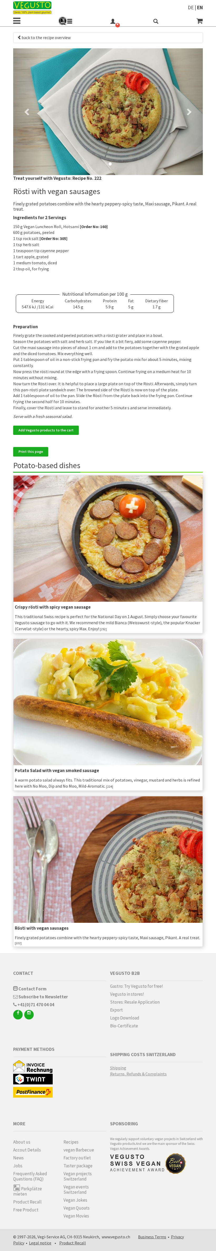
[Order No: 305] (53, 238)
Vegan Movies (76, 1216)
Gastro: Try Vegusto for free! (136, 986)
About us (21, 1142)
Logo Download (124, 1018)
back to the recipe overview (46, 37)
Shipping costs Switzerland (143, 1054)
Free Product (25, 1209)
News (18, 1157)
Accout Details (27, 1150)
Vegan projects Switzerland (77, 1176)
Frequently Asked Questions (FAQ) (30, 1176)
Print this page (30, 451)
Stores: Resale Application (135, 1002)
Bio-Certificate (124, 1026)
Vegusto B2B (125, 973)
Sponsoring (124, 1124)
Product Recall (27, 1202)
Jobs (17, 1165)
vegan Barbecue (78, 1150)
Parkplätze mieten (27, 1191)
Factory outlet (77, 1157)
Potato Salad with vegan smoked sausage (57, 770)
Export (116, 1010)
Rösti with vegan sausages (41, 928)
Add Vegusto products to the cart (45, 430)
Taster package (77, 1165)
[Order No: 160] (94, 226)
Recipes (70, 1142)
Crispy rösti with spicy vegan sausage (53, 607)
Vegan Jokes (75, 1200)
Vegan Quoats (76, 1208)
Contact (23, 973)
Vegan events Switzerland (76, 1189)
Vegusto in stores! (127, 994)
